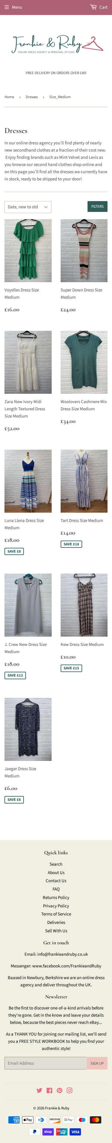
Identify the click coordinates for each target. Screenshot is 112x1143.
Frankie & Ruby (57, 1108)
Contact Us (56, 881)
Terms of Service (56, 914)
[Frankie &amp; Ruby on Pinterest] (59, 1091)
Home (9, 97)
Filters (97, 206)
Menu (17, 7)
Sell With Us (56, 931)
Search (56, 864)
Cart (103, 7)
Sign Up (97, 1063)
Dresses (32, 97)
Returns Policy (56, 897)
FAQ (56, 889)
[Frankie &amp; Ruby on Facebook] (49, 1091)
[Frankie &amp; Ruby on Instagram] (70, 1091)
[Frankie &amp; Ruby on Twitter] (39, 1091)
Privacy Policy (56, 906)
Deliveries (56, 922)
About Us (56, 873)
